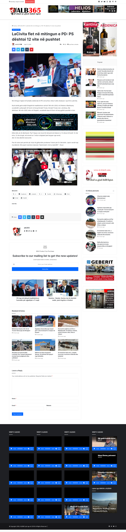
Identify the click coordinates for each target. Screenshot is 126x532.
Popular (99, 62)
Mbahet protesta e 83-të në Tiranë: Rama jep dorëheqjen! (21, 329)
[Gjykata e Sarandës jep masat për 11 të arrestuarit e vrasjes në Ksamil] (45, 321)
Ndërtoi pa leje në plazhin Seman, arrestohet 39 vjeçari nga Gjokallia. (44, 354)
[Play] (11, 449)
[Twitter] (29, 231)
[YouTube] (34, 231)
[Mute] (29, 449)
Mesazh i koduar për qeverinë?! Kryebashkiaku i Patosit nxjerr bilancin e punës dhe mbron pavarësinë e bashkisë (105, 116)
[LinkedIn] (32, 231)
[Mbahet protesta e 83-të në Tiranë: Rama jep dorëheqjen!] (22, 321)
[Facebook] (27, 231)
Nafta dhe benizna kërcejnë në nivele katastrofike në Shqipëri (104, 244)
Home (15, 26)
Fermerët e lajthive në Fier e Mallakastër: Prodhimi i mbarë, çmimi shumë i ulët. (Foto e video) (67, 331)
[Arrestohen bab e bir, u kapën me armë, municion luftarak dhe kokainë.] (68, 345)
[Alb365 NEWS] (25, 11)
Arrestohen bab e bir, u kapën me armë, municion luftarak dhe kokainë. (68, 354)
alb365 (17, 44)
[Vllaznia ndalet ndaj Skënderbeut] (91, 200)
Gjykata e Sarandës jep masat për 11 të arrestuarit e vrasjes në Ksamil (45, 330)
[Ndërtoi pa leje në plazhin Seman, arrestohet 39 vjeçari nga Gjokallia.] (45, 345)
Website (48, 405)
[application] (21, 443)
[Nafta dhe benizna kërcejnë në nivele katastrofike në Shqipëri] (91, 246)
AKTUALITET (21, 26)
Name (14, 398)
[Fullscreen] (31, 449)
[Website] (25, 231)
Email (14, 405)
